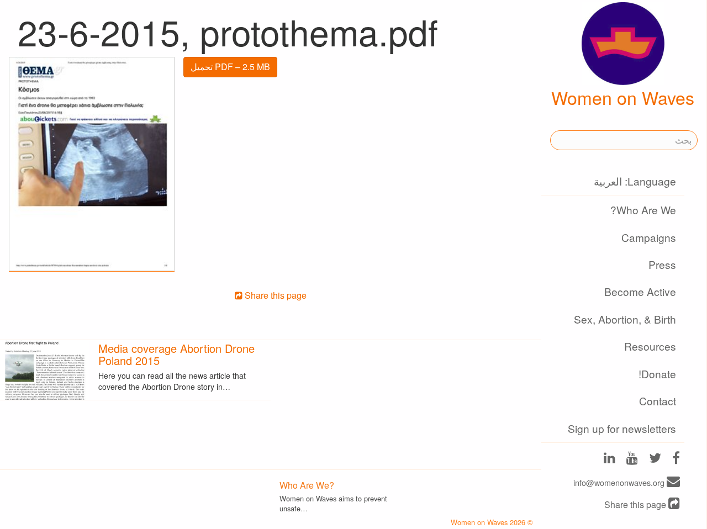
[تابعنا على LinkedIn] (609, 459)
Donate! (657, 373)
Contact (657, 400)
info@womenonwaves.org (620, 482)
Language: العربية (635, 180)
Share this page (636, 504)
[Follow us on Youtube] (632, 459)
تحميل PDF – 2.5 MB (230, 66)
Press (662, 264)
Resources (650, 345)
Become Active (640, 291)
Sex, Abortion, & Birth (625, 318)
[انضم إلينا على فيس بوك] (676, 459)
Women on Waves (622, 97)
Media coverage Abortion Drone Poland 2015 (176, 354)
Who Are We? (643, 209)
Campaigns (648, 237)
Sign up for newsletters (622, 428)
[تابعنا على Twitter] (655, 459)
